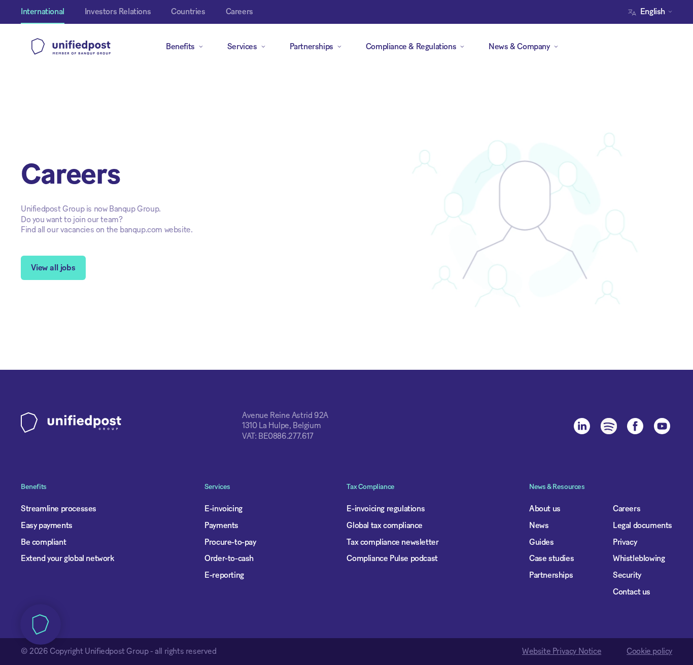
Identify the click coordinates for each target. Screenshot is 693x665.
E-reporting (224, 575)
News (538, 525)
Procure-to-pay (230, 542)
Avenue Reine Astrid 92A (285, 415)
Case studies (551, 558)
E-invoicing (223, 509)
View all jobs (53, 268)
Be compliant (43, 542)
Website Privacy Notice (561, 651)
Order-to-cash (229, 558)
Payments (221, 525)
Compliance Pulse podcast (391, 558)
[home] (71, 46)
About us (545, 509)
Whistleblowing (639, 558)
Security (627, 575)
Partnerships (551, 575)
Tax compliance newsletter (392, 542)
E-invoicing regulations (385, 509)
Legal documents (642, 525)
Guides (541, 542)
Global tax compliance (384, 525)
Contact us (631, 592)
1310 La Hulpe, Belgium (281, 426)
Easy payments (47, 525)
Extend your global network (67, 558)
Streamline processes (58, 509)
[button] (652, 12)
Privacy (625, 542)
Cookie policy (649, 651)
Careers (626, 509)
